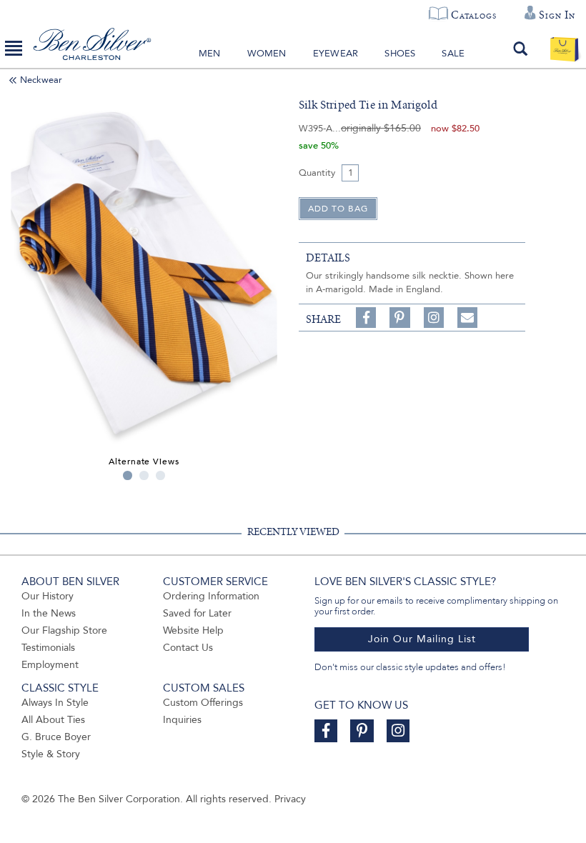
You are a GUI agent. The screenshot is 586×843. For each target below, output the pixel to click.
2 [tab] (144, 475)
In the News (48, 613)
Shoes (399, 53)
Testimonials (48, 647)
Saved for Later (197, 613)
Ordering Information (211, 596)
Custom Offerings (203, 702)
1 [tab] (127, 475)
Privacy (290, 799)
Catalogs (473, 15)
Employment (50, 665)
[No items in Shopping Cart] (564, 48)
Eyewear (335, 53)
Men (210, 53)
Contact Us (188, 647)
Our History (47, 596)
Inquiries (182, 720)
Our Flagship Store (64, 630)
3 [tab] (160, 475)
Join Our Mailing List (422, 639)
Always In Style (55, 702)
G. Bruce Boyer (56, 737)
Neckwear (41, 80)
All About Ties (53, 720)
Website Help (193, 630)
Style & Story (50, 754)
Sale (453, 53)
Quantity (317, 172)
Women (267, 53)
